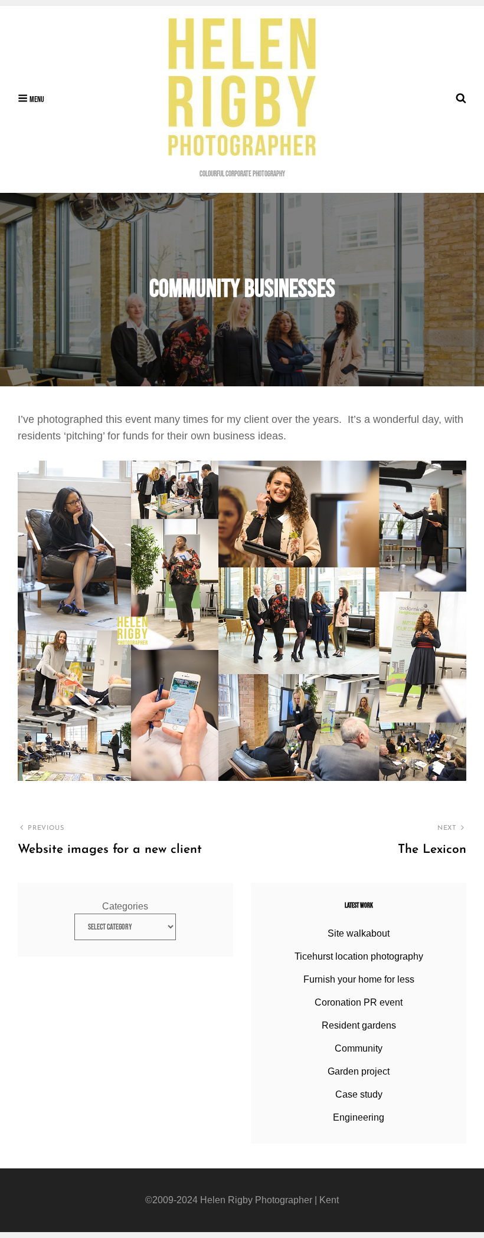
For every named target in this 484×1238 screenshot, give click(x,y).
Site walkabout (359, 933)
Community (358, 1048)
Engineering (358, 1117)
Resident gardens (359, 1025)
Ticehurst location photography (359, 956)
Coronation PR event (359, 1002)
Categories (125, 906)
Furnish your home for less (358, 979)
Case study (358, 1094)
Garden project (359, 1071)
